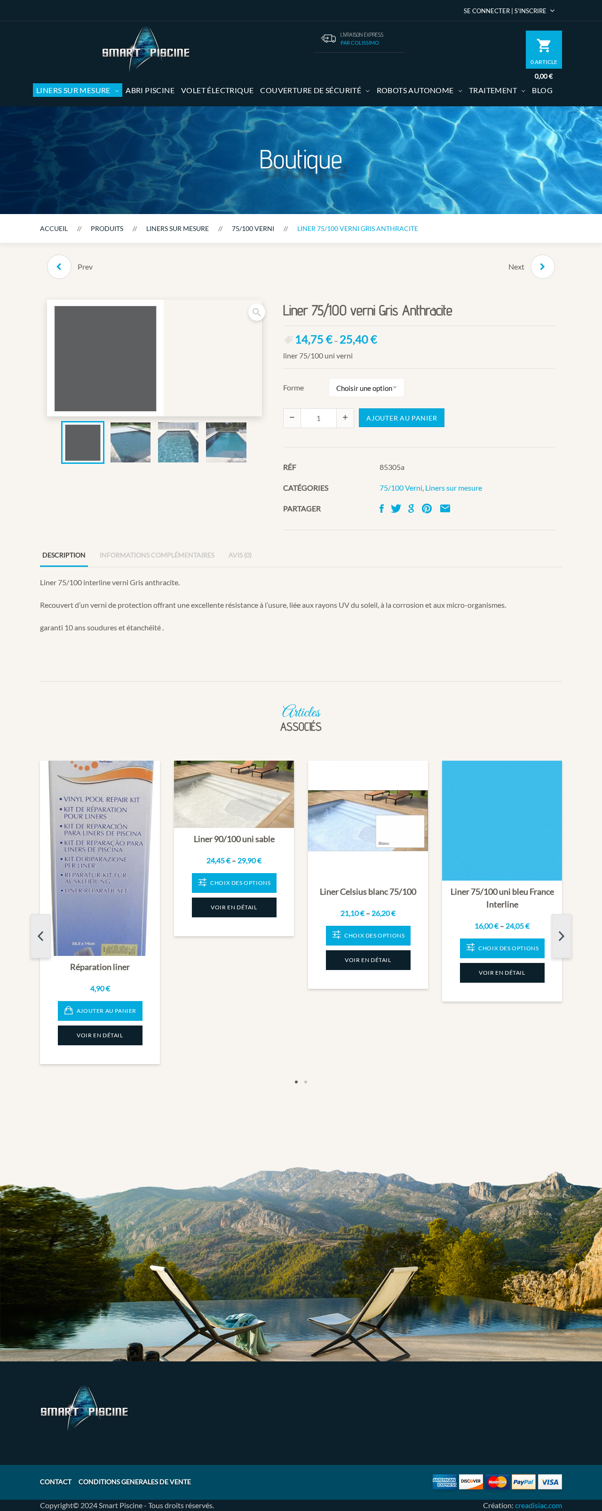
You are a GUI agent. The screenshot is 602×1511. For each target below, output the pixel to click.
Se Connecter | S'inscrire (505, 11)
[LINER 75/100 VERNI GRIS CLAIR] (59, 266)
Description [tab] (64, 555)
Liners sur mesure (73, 90)
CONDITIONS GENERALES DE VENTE (135, 1482)
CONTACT (55, 1482)
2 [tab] (305, 1082)
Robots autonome (415, 90)
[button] (256, 312)
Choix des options (240, 882)
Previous (40, 936)
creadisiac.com (538, 1505)
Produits (107, 228)
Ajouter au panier (401, 418)
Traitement (493, 90)
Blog (542, 90)
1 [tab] (296, 1082)
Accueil (54, 228)
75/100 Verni (253, 228)
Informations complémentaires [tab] (157, 555)
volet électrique (217, 90)
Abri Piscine (150, 90)
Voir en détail (100, 1035)
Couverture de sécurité (310, 90)
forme (293, 387)
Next (561, 936)
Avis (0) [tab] (240, 555)
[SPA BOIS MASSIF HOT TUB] (543, 266)
